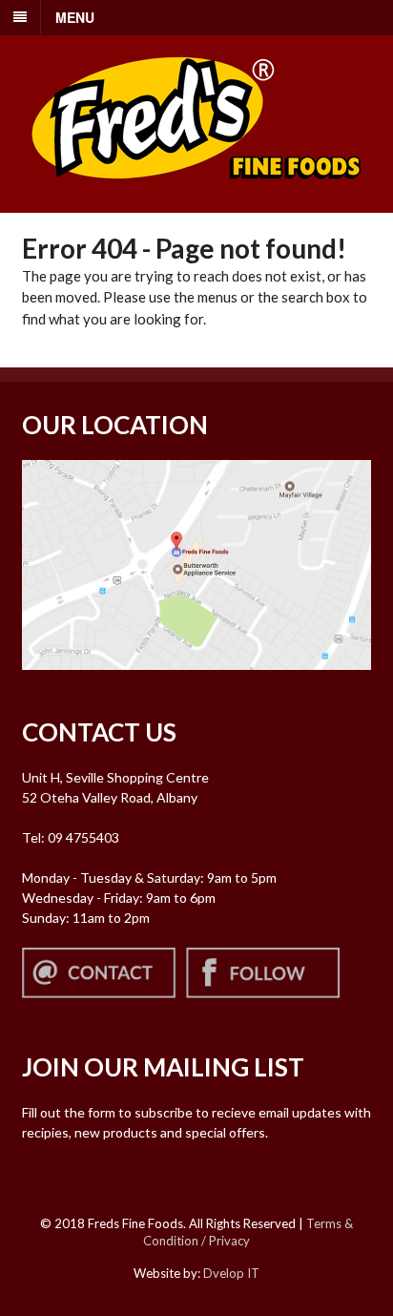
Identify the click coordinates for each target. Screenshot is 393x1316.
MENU (74, 17)
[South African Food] (196, 191)
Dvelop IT (231, 1273)
